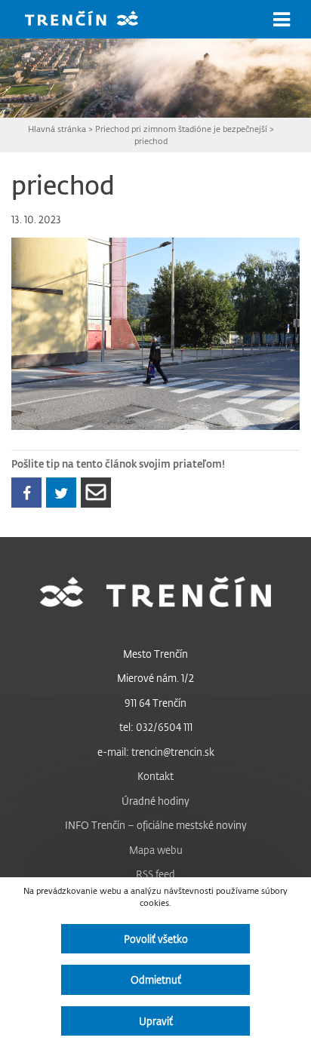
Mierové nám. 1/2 (155, 677)
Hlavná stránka (57, 128)
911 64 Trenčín (155, 702)
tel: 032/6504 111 (155, 726)
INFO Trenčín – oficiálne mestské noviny (156, 824)
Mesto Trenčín (155, 653)
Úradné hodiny (155, 800)
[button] (281, 19)
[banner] (93, 20)
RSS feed (155, 873)
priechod (151, 140)
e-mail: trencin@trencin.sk (155, 751)
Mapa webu (156, 849)
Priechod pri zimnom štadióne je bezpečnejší (181, 128)
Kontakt (155, 775)
